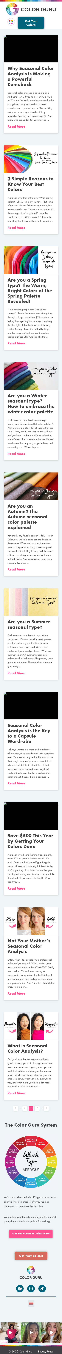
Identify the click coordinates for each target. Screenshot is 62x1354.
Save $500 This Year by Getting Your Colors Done (30, 841)
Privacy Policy (45, 1351)
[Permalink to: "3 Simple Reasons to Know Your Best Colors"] (31, 159)
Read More (16, 127)
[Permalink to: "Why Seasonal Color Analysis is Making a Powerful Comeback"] (31, 48)
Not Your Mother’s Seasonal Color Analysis (29, 946)
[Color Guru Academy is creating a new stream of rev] (51, 1332)
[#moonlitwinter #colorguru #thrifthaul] (10, 1332)
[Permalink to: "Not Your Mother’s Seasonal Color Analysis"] (31, 921)
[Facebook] (20, 1288)
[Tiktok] (42, 1288)
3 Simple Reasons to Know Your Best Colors (31, 184)
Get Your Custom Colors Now (31, 1233)
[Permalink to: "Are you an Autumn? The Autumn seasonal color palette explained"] (31, 486)
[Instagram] (31, 1288)
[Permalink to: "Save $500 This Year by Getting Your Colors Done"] (31, 816)
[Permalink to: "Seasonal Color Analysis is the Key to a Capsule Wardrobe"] (31, 705)
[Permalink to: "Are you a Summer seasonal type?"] (31, 602)
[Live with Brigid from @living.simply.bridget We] (31, 1332)
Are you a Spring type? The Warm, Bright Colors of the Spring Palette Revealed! (30, 291)
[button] (11, 22)
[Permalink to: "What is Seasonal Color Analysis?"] (31, 1026)
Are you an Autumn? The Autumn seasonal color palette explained (28, 517)
